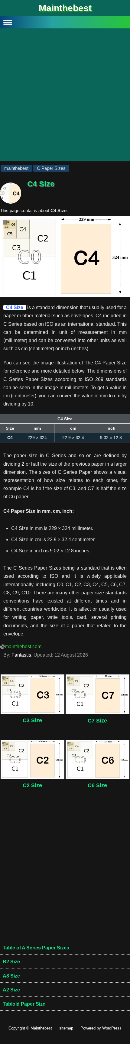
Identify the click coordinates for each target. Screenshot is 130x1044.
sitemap (66, 1028)
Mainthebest (65, 8)
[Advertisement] (65, 96)
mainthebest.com (23, 646)
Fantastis (21, 655)
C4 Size (14, 307)
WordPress (112, 1028)
